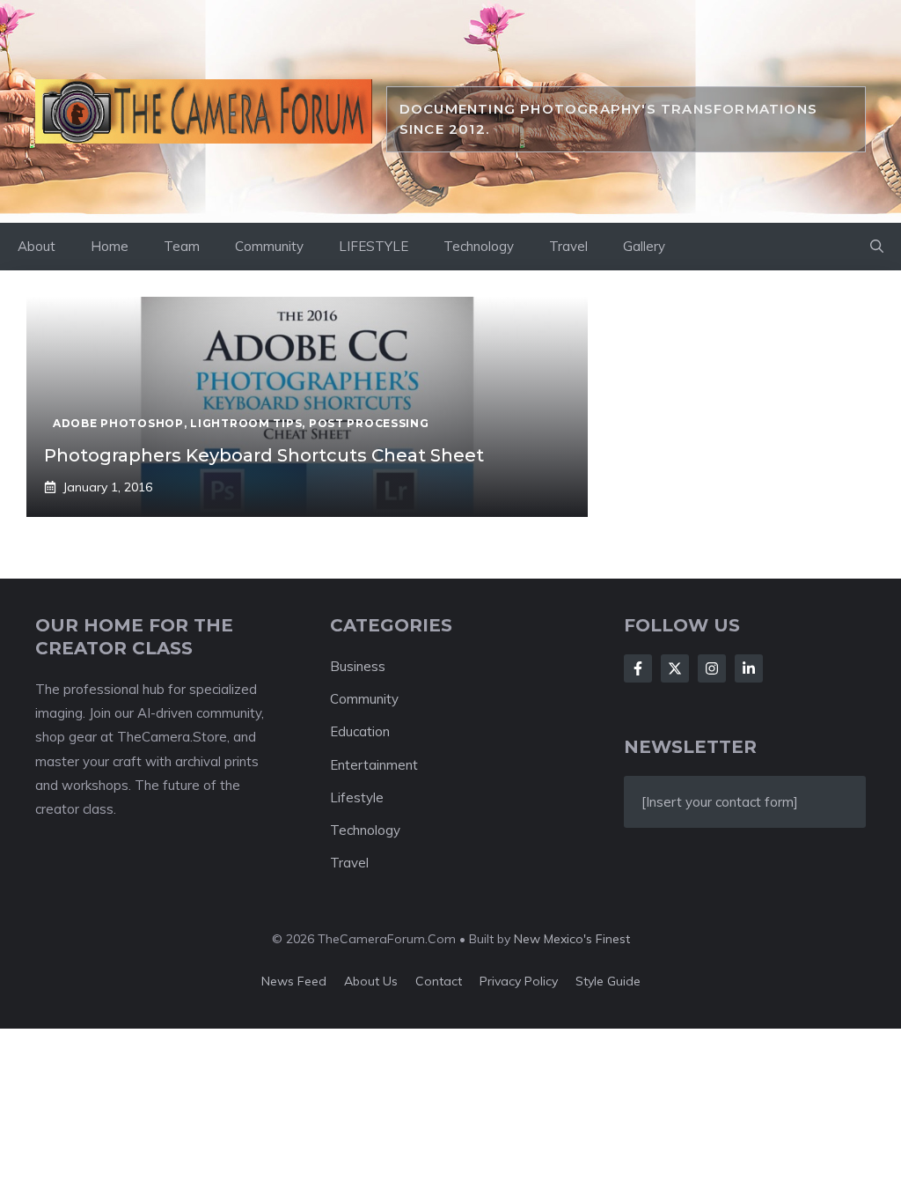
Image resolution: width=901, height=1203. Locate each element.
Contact (438, 981)
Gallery (644, 246)
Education (360, 731)
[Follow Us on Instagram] (712, 668)
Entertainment (374, 764)
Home (109, 246)
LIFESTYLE (373, 246)
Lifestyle (357, 797)
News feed (293, 981)
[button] (877, 246)
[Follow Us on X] (675, 668)
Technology (478, 246)
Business (357, 666)
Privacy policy (519, 981)
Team (182, 246)
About (36, 246)
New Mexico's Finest (572, 939)
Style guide (608, 981)
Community (269, 246)
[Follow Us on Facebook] (638, 668)
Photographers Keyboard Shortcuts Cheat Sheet (264, 455)
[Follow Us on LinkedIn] (749, 668)
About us (371, 981)
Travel (568, 246)
